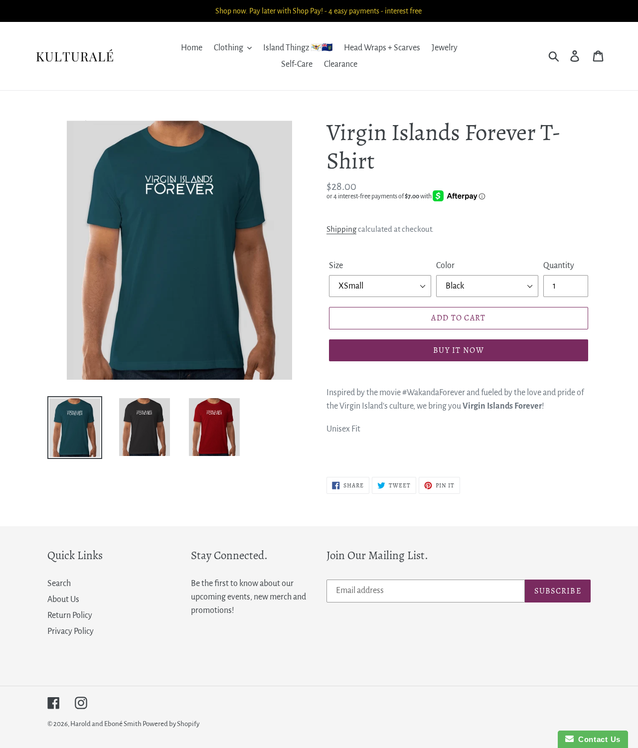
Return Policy (69, 615)
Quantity (558, 265)
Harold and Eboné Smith (106, 724)
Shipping (341, 229)
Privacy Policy (70, 631)
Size (336, 265)
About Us (63, 599)
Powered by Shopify (171, 724)
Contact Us (597, 739)
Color (445, 265)
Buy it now (458, 350)
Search (59, 583)
